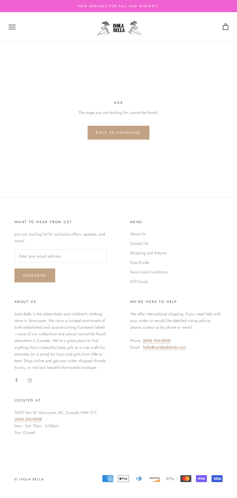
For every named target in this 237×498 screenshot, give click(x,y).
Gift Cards (139, 281)
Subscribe (35, 275)
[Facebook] (16, 380)
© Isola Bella (29, 479)
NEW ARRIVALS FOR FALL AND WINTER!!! (118, 6)
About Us (138, 234)
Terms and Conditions (149, 272)
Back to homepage (118, 132)
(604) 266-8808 (157, 340)
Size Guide (139, 262)
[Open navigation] (12, 26)
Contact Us (139, 243)
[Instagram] (30, 380)
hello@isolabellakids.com (164, 347)
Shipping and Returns (148, 253)
